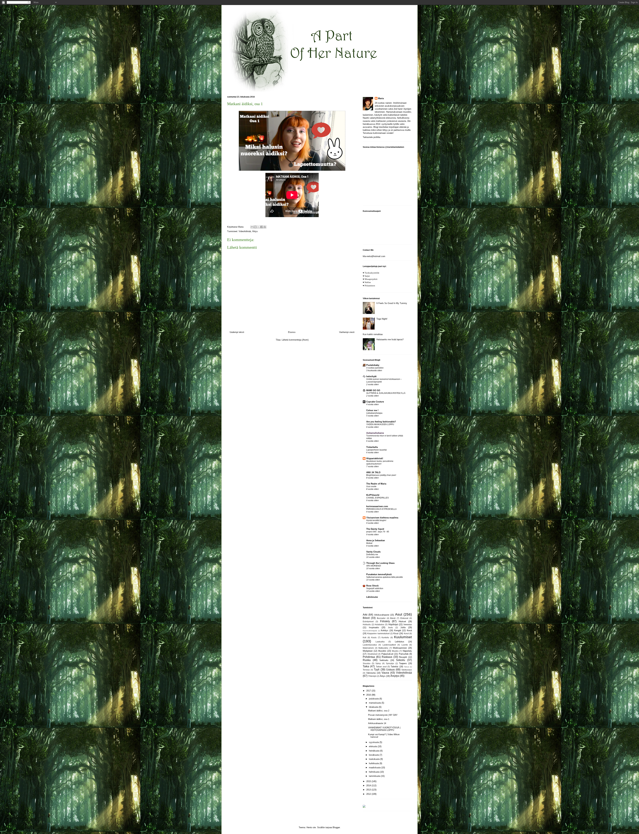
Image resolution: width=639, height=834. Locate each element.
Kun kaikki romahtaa (373, 334)
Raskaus (387, 656)
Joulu (390, 627)
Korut (406, 633)
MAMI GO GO (373, 390)
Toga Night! (381, 319)
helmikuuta (374, 772)
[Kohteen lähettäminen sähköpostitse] (252, 227)
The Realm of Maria (376, 483)
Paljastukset (387, 654)
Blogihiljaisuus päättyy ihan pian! (381, 475)
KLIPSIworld (372, 495)
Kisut (395, 633)
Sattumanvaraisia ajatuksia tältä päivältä (384, 577)
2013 (369, 789)
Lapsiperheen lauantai (376, 450)
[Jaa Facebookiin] (261, 227)
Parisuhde (404, 654)
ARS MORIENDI (373, 566)
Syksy (378, 663)
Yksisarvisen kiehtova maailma (382, 517)
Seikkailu (383, 660)
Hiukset (402, 621)
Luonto (405, 645)
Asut (398, 614)
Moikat (369, 543)
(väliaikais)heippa (374, 413)
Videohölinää (245, 231)
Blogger (336, 827)
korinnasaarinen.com (377, 506)
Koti (364, 637)
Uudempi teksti (237, 332)
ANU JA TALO (373, 472)
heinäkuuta (374, 750)
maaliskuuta (375, 767)
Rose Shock (372, 585)
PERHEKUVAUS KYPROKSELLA (381, 509)
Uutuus (390, 669)
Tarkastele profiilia (371, 137)
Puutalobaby (372, 365)
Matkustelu (383, 648)
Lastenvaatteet (389, 645)
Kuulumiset (403, 637)
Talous (406, 667)
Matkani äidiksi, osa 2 (378, 710)
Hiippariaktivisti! (374, 458)
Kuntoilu (385, 637)
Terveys (366, 670)
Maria (381, 98)
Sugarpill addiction (374, 588)
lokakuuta (374, 707)
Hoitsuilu (367, 624)
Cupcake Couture (375, 401)
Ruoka (367, 660)
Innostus (408, 624)
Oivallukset (372, 654)
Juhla (403, 627)
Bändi (393, 618)
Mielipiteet (368, 651)
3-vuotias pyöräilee (375, 368)
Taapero (403, 663)
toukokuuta (374, 759)
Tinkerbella (372, 447)
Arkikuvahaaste (381, 615)
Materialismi (368, 648)
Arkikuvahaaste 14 (377, 723)
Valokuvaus (406, 670)
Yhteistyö (372, 676)
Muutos (395, 651)
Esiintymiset (368, 621)
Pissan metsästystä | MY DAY (383, 715)
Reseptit (403, 657)
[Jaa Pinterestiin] (264, 227)
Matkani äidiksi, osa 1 (378, 719)
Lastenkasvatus (370, 645)
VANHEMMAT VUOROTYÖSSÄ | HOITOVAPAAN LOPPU (384, 729)
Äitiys (255, 231)
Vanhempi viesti (346, 332)
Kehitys (384, 630)
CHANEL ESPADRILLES (377, 498)
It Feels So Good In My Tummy (391, 303)
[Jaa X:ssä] (258, 227)
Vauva (385, 672)
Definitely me (372, 554)
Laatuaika (380, 642)
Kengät (397, 630)
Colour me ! (372, 410)
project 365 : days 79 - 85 (377, 532)
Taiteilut (394, 666)
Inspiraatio (374, 627)
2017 (369, 690)
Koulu (374, 637)
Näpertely (407, 651)
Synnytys (390, 663)
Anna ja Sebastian (375, 540)
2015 (369, 781)
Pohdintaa (369, 656)
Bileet (366, 618)
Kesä (409, 630)
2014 (369, 785)
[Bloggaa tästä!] (255, 227)
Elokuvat (404, 618)
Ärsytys (394, 675)
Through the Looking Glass (380, 563)
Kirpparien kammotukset (378, 633)
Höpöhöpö (393, 624)
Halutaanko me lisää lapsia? (390, 339)
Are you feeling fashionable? (381, 421)
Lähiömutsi (372, 597)
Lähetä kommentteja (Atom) (295, 340)
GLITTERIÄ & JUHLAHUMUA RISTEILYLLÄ (385, 393)
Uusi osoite (371, 486)
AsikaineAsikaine (375, 433)
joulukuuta (374, 698)
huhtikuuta (374, 763)
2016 (369, 695)
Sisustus (366, 663)
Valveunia (371, 673)
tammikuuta (375, 776)
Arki (365, 614)
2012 (369, 794)
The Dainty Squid (375, 529)
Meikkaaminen (400, 648)
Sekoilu (400, 660)
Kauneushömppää (370, 631)
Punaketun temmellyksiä (379, 574)
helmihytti (371, 376)
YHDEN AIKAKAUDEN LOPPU (380, 424)
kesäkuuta (374, 755)
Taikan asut (381, 666)
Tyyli (376, 669)
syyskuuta (374, 742)
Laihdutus (399, 641)
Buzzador (381, 618)
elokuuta (373, 746)
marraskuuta (375, 703)
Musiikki (382, 651)
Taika (366, 666)
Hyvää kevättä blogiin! (376, 520)
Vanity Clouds (373, 552)
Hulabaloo (379, 624)
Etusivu (291, 332)
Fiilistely (385, 621)
